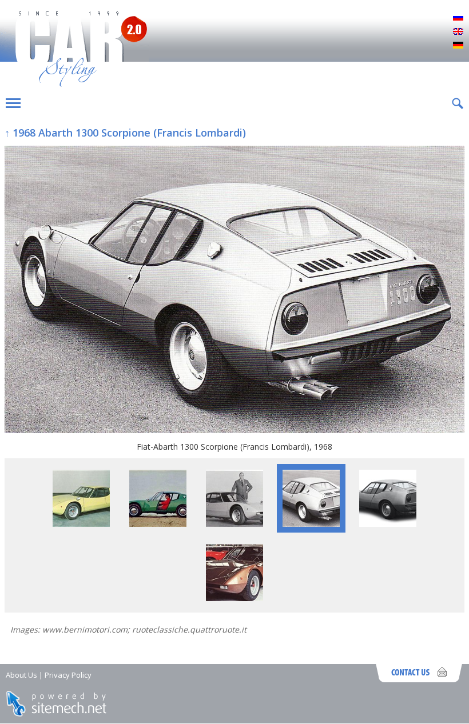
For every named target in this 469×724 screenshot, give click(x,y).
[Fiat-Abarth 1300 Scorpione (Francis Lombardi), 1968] (234, 290)
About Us (21, 675)
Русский (458, 18)
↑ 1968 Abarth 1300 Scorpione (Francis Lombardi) (125, 132)
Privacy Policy (68, 675)
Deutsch (458, 46)
